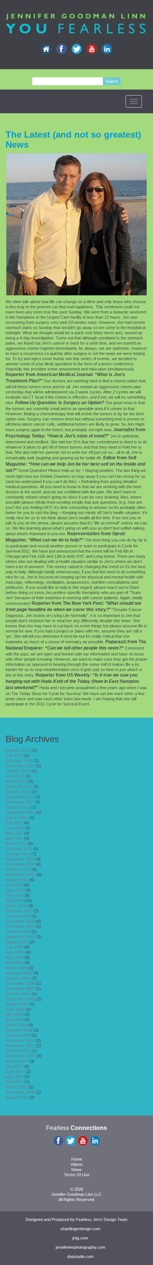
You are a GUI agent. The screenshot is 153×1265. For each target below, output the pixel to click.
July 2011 (14, 823)
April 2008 (14, 1019)
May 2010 (14, 895)
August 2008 (17, 1004)
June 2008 (15, 1009)
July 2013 (14, 755)
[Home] (46, 49)
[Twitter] (76, 49)
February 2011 (19, 848)
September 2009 (20, 937)
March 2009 (16, 968)
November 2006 (20, 1092)
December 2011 (20, 797)
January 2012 (18, 791)
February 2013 (19, 760)
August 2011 (17, 817)
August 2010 (17, 880)
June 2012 (15, 776)
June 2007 (15, 1071)
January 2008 (18, 1035)
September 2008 (20, 999)
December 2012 (20, 766)
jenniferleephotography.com (80, 1247)
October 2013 (18, 750)
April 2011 (14, 838)
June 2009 (15, 952)
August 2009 (17, 942)
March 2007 (16, 1087)
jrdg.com (80, 1238)
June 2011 (15, 828)
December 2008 (20, 983)
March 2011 (16, 843)
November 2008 (20, 988)
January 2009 (18, 978)
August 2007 (17, 1061)
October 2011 (18, 807)
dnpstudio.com (80, 1256)
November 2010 (20, 864)
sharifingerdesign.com (80, 1229)
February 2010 (19, 911)
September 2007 (20, 1056)
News (76, 1169)
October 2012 (18, 771)
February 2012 (19, 786)
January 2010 (18, 916)
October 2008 (18, 993)
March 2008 (16, 1025)
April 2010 (14, 900)
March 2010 (16, 905)
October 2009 (18, 931)
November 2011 (20, 802)
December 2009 (20, 921)
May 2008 (14, 1014)
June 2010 (15, 890)
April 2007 (14, 1082)
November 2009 (20, 926)
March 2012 (16, 781)
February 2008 (19, 1030)
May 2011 (14, 833)
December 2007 (20, 1040)
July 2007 (14, 1066)
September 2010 (20, 874)
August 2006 (17, 1097)
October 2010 (18, 869)
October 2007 (18, 1050)
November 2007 (20, 1045)
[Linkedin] (107, 49)
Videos (77, 1164)
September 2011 (20, 812)
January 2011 (18, 854)
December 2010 (20, 859)
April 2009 (14, 962)
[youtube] (91, 49)
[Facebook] (61, 49)
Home (76, 1159)
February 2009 (19, 973)
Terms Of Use (76, 1174)
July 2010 (14, 885)
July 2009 (14, 947)
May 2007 (14, 1076)
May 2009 (14, 957)
